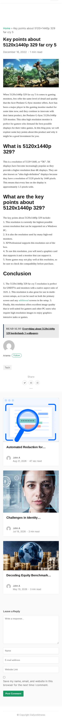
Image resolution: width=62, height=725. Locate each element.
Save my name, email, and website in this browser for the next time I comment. (28, 683)
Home (6, 28)
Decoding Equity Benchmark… (28, 575)
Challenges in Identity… (23, 517)
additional (24, 300)
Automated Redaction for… (26, 447)
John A (16, 457)
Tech (7, 367)
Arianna (11, 355)
